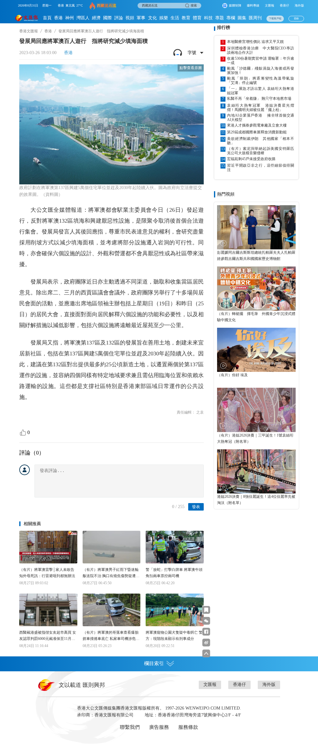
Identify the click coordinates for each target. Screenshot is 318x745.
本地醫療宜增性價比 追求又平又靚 (255, 41)
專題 (219, 18)
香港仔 (284, 5)
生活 (174, 18)
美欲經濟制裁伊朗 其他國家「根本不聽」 (260, 141)
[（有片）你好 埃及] (256, 350)
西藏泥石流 (106, 5)
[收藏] (206, 610)
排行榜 (223, 27)
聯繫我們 (130, 727)
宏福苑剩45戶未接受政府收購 (251, 159)
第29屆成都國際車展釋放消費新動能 (257, 132)
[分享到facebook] (206, 632)
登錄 (296, 18)
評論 (118, 18)
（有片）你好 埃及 (232, 375)
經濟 (96, 18)
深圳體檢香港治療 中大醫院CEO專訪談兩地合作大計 (260, 50)
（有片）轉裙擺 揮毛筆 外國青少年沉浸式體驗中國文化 (256, 317)
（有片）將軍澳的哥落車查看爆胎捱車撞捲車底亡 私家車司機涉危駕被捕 (111, 636)
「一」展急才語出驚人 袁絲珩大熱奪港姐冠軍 (260, 90)
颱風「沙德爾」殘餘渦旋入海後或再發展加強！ (260, 70)
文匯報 (269, 5)
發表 (196, 506)
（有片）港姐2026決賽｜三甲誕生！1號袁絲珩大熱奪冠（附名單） (255, 438)
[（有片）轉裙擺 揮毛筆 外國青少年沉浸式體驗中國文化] (256, 288)
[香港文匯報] (26, 18)
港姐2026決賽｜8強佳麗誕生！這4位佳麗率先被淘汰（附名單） (256, 499)
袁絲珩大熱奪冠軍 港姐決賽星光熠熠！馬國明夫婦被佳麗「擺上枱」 (260, 107)
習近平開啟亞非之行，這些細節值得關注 (260, 167)
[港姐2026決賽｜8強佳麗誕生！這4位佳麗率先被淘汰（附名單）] (256, 471)
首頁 (47, 18)
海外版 (299, 5)
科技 (208, 18)
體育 (197, 18)
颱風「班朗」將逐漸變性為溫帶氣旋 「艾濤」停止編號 (260, 80)
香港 (58, 18)
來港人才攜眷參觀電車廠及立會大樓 (257, 125)
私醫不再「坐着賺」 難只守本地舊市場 (259, 98)
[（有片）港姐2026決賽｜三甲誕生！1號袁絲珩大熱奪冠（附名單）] (256, 410)
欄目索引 (154, 663)
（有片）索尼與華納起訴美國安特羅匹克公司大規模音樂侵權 (260, 150)
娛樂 (163, 18)
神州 (69, 18)
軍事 (141, 18)
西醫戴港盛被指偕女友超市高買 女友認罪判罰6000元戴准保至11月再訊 (47, 636)
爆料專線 (253, 5)
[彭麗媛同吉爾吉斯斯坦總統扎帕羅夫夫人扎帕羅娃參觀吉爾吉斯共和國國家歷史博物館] (256, 227)
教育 (186, 18)
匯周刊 (255, 18)
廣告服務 (159, 727)
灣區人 (82, 18)
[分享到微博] (206, 642)
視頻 (129, 18)
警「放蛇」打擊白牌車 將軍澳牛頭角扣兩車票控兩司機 (174, 572)
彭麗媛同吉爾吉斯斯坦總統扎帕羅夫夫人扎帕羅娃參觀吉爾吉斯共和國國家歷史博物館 (256, 255)
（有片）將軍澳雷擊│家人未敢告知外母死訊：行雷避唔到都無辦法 (47, 572)
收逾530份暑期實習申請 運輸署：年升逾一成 (260, 60)
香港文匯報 (28, 31)
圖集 (242, 18)
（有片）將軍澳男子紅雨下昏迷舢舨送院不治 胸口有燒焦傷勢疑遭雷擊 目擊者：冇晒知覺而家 (111, 573)
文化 (152, 18)
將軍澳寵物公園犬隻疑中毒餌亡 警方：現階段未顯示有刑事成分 (174, 635)
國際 (107, 18)
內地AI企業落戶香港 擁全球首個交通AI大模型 (260, 117)
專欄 (230, 18)
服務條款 (188, 727)
